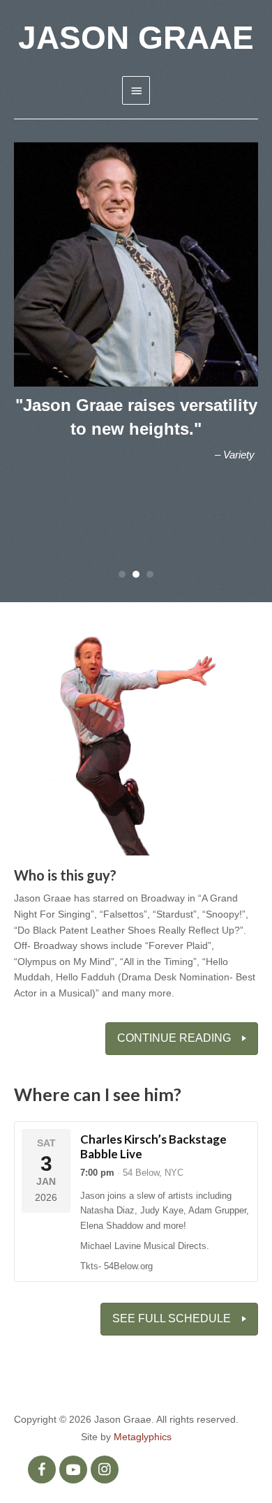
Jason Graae (136, 38)
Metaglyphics (143, 1437)
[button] (42, 1469)
